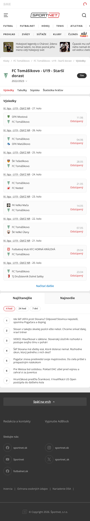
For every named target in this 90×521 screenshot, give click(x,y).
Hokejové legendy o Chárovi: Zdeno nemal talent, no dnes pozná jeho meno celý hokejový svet (36, 46)
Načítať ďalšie (45, 286)
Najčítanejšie (22, 298)
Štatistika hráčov (53, 90)
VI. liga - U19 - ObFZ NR (16, 108)
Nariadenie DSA (62, 488)
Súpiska (35, 90)
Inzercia (7, 488)
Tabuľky (22, 90)
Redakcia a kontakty (17, 421)
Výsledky (8, 90)
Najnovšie (67, 298)
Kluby (6, 61)
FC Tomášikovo (22, 61)
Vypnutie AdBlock (57, 421)
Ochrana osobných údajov (32, 488)
